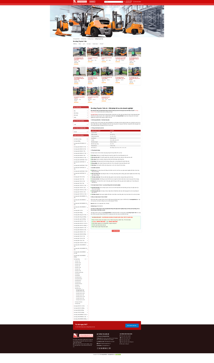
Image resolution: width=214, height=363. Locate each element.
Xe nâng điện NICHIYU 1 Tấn (80, 221)
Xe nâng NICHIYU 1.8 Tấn (79, 305)
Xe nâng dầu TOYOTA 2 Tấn (80, 187)
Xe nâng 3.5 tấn (78, 270)
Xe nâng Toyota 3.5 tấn (80, 299)
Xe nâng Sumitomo (78, 283)
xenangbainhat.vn (106, 345)
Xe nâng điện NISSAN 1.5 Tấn (80, 227)
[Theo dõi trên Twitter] (100, 348)
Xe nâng (74, 4)
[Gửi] (122, 2)
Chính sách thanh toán (126, 337)
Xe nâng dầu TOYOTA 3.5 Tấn (80, 194)
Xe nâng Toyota (133, 4)
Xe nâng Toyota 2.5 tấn (80, 296)
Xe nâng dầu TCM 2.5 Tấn (79, 181)
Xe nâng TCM (77, 286)
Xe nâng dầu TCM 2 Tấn (79, 179)
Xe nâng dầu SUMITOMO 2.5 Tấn (80, 168)
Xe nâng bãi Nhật (76, 38)
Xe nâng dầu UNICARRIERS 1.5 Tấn (80, 197)
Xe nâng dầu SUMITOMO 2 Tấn (80, 165)
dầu (74, 110)
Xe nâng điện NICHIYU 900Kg (80, 225)
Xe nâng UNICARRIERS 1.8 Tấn (80, 314)
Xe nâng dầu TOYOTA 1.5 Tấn (80, 185)
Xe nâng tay (89, 4)
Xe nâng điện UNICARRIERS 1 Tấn (80, 245)
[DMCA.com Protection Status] (118, 354)
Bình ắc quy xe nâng (101, 4)
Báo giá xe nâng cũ (125, 343)
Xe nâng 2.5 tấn (120, 4)
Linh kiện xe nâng (77, 139)
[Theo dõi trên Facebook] (98, 348)
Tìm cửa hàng (138, 1)
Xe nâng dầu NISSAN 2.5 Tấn (80, 153)
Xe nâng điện (84, 4)
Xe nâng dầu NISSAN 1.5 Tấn (80, 146)
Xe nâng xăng (77, 303)
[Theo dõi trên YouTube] (106, 348)
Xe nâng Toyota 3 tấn (80, 298)
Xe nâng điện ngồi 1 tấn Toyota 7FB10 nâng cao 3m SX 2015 (134, 78)
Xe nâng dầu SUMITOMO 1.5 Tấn (80, 162)
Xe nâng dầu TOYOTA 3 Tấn (80, 191)
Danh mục (92, 1)
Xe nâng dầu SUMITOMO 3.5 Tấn (80, 174)
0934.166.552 (113, 221)
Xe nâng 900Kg (77, 141)
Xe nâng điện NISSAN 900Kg (80, 234)
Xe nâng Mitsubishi (140, 4)
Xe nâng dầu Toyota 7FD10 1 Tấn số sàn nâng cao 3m (120, 58)
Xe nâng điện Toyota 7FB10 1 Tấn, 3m (93, 98)
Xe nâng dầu (79, 4)
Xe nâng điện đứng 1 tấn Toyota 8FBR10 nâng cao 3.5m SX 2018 (92, 78)
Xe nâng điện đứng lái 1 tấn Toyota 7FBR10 (107, 78)
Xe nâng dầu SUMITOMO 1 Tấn (80, 159)
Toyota (75, 131)
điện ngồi (76, 115)
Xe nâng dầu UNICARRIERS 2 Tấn (80, 200)
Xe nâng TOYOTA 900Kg (79, 312)
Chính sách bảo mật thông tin (127, 341)
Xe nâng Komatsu (126, 4)
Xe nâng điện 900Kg (78, 212)
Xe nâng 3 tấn (77, 269)
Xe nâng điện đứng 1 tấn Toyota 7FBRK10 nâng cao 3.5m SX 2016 (79, 78)
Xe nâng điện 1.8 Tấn (78, 210)
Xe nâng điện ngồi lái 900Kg (80, 219)
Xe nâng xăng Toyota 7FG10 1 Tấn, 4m (106, 98)
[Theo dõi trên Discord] (110, 348)
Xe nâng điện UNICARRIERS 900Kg (80, 256)
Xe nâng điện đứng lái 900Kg (80, 216)
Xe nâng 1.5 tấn (108, 4)
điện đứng (76, 113)
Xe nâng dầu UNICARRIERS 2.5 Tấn (80, 204)
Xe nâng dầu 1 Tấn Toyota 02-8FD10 (93, 58)
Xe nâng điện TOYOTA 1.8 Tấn (80, 242)
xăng (75, 117)
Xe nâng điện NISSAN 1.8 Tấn (80, 229)
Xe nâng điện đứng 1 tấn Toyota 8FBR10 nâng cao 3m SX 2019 (79, 58)
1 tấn (75, 124)
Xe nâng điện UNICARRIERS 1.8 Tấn (80, 249)
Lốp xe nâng (94, 4)
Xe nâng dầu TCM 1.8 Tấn (79, 176)
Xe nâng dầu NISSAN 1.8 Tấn (80, 149)
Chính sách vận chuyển (126, 336)
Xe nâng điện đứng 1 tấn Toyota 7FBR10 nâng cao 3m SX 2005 (134, 58)
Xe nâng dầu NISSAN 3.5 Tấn (80, 157)
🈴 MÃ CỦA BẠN (116, 230)
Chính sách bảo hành (125, 339)
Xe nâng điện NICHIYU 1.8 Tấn (80, 223)
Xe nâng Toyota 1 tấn (80, 290)
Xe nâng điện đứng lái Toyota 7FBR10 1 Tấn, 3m (120, 78)
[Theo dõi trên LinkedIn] (104, 348)
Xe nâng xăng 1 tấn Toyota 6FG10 (107, 58)
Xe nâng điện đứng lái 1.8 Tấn (80, 214)
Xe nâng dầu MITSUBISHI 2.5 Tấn (80, 144)
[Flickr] (108, 348)
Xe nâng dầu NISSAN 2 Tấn (79, 151)
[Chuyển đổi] (87, 259)
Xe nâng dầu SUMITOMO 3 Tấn (80, 171)
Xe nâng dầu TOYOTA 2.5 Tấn (80, 189)
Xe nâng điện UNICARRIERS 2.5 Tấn (80, 252)
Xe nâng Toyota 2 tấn (80, 294)
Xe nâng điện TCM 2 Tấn (79, 240)
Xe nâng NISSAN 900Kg (79, 310)
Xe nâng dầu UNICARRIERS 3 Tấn (80, 207)
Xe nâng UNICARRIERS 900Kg (80, 318)
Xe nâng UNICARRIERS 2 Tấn (80, 316)
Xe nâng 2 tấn (114, 4)
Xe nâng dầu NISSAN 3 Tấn (79, 155)
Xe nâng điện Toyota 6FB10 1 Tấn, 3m (79, 98)
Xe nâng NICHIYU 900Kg (79, 308)
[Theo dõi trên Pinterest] (102, 348)
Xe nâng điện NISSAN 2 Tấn (80, 231)
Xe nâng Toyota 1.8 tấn (80, 293)
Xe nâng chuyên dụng (79, 272)
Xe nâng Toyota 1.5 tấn (80, 291)
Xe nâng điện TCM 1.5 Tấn (79, 236)
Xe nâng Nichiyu (78, 280)
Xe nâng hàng (83, 38)
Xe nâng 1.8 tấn (78, 264)
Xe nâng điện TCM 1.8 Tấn (79, 238)
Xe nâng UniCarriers (78, 301)
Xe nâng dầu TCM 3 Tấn (79, 183)
